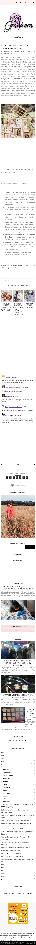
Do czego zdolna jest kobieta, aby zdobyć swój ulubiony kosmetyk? (18, 663)
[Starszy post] (34, 464)
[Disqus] (18, 346)
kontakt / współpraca (18, 626)
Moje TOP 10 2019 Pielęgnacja (12, 856)
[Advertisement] (18, 440)
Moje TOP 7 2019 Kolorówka (11, 853)
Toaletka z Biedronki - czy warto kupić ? (15, 847)
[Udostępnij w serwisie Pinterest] (9, 281)
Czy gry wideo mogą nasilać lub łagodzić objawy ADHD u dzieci (18, 588)
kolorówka (5, 53)
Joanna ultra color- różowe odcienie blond (16, 820)
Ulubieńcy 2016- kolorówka (29, 712)
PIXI (11, 53)
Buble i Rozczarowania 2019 (11, 850)
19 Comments (27, 51)
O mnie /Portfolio (18, 630)
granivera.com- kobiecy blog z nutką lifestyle (12, 943)
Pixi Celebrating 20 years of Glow (13, 829)
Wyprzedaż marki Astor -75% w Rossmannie (18, 696)
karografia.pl (31, 943)
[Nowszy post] (1, 464)
